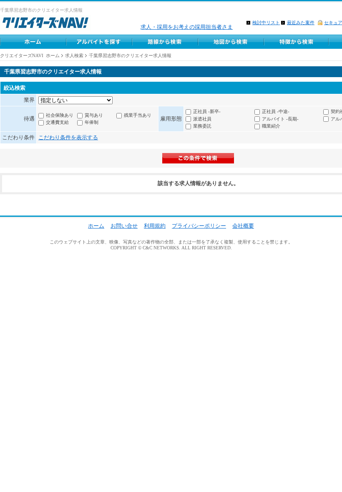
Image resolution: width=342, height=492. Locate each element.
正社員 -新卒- (207, 111)
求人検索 (74, 55)
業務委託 (202, 125)
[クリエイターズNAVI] (45, 24)
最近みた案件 (300, 22)
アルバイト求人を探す (99, 42)
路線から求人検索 (165, 42)
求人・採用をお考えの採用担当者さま (187, 27)
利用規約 (155, 226)
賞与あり (94, 115)
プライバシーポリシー (199, 226)
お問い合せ (124, 226)
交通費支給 (57, 122)
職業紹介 (271, 125)
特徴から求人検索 (296, 42)
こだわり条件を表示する (68, 137)
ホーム (33, 42)
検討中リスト (266, 22)
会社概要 (243, 226)
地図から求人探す (231, 42)
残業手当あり (137, 115)
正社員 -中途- (275, 111)
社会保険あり (59, 115)
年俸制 (91, 122)
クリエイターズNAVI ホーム (30, 55)
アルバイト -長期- (280, 118)
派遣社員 (202, 118)
